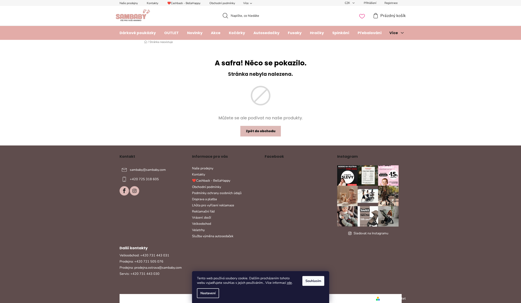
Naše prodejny (129, 3)
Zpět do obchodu (260, 131)
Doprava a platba (204, 199)
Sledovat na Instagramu (371, 233)
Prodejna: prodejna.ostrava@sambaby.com (151, 267)
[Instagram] (134, 191)
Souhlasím (313, 281)
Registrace (391, 3)
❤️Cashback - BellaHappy (183, 3)
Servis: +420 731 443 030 (139, 274)
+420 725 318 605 (144, 179)
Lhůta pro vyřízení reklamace (213, 205)
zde (289, 283)
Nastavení (208, 293)
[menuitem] (137, 33)
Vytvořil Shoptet (393, 298)
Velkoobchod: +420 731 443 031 (144, 255)
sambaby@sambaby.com (148, 170)
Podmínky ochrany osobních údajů (217, 193)
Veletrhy (198, 230)
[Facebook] (124, 191)
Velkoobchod (201, 223)
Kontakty (152, 3)
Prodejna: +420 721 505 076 (141, 261)
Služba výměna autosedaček (212, 236)
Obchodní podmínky (222, 3)
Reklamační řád (203, 211)
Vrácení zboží (201, 217)
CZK (348, 3)
